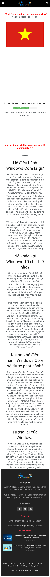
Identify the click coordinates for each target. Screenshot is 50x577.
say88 (13, 570)
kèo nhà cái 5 (30, 570)
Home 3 (22, 563)
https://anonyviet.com (32, 525)
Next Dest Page (22, 566)
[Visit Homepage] (25, 3)
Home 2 (13, 563)
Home (5, 563)
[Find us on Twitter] (25, 509)
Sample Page (35, 566)
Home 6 (11, 566)
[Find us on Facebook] (19, 509)
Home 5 (40, 563)
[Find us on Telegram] (30, 509)
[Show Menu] (3, 3)
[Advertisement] (25, 76)
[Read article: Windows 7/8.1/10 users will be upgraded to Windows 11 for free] (7, 537)
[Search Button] (47, 3)
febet (37, 570)
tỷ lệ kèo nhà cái (21, 570)
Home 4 (31, 563)
